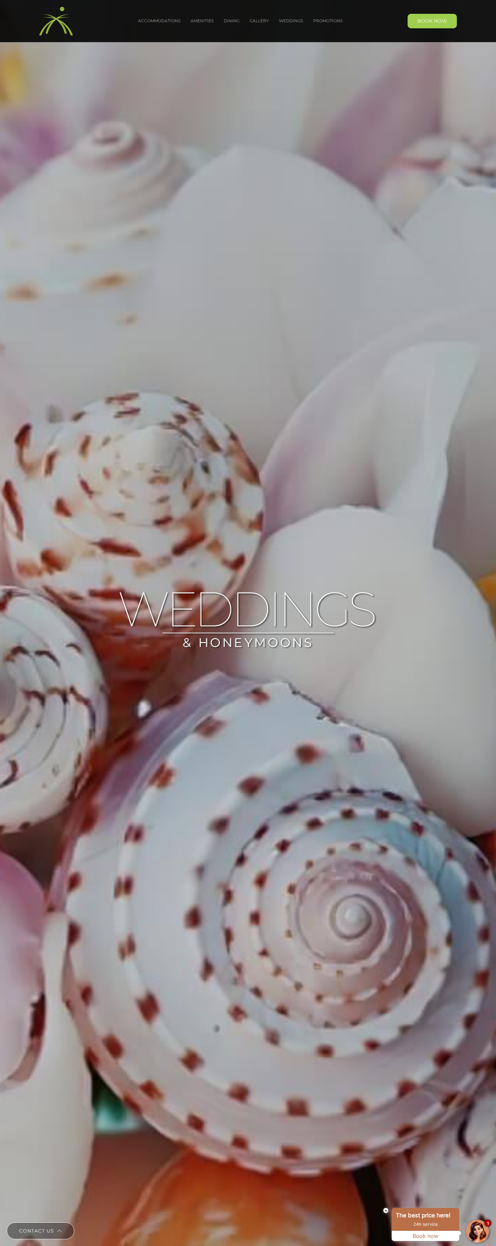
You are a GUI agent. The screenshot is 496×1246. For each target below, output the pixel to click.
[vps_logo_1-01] (56, 9)
